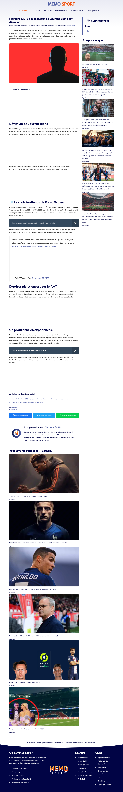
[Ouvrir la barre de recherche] (103, 10)
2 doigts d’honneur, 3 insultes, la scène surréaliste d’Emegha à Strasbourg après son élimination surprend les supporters (97, 122)
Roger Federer (83, 758)
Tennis (37, 11)
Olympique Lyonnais (105, 785)
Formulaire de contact (20, 768)
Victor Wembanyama (85, 775)
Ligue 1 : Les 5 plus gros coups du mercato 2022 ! (26, 682)
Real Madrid (102, 781)
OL (88, 31)
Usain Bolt (81, 779)
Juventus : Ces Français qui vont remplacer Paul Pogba (28, 496)
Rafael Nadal (82, 761)
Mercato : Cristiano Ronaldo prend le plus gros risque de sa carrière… (33, 589)
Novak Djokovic (83, 765)
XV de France (102, 767)
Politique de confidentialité (21, 779)
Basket (49, 11)
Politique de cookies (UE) (20, 783)
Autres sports (60, 11)
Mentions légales (18, 775)
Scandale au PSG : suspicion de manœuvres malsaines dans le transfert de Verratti (38, 543)
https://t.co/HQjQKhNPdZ (23, 246)
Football (24, 11)
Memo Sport (41, 743)
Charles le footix (52, 427)
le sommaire (21, 89)
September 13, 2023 (40, 278)
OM (99, 777)
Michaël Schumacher (85, 772)
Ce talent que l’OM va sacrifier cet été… (96, 64)
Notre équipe (16, 772)
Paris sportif (92, 11)
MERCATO (14, 410)
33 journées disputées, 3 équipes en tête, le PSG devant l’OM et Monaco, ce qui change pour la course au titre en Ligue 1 (97, 92)
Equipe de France (104, 758)
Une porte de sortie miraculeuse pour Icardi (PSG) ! (26, 729)
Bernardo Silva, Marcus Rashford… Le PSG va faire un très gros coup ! (33, 636)
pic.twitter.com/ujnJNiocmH (46, 246)
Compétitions (76, 11)
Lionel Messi (82, 768)
